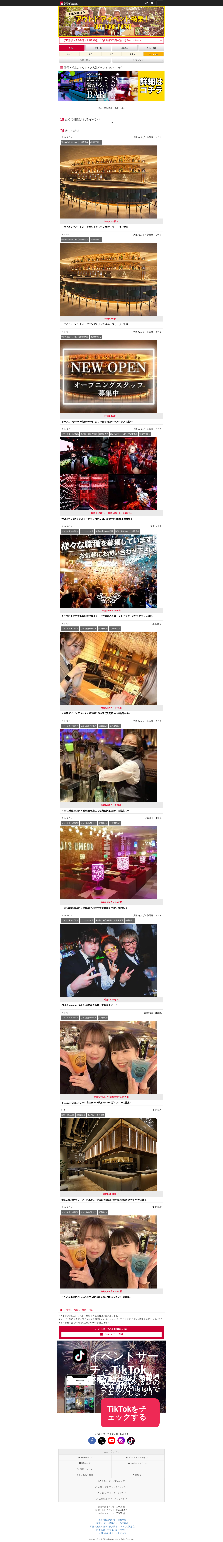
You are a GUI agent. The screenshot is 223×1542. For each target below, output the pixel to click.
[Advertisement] (111, 1423)
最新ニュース (86, 1469)
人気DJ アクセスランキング (113, 1493)
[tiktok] (146, 3)
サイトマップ (119, 1533)
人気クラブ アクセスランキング (113, 1487)
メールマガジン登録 (113, 1334)
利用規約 (100, 1530)
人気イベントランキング (113, 1481)
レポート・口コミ (139, 1463)
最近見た (139, 1475)
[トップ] (61, 1310)
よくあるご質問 (85, 1475)
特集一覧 (86, 1463)
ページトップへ (111, 1452)
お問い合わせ (104, 1533)
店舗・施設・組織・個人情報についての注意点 (112, 1526)
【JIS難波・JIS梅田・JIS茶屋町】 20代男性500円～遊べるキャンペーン (102, 40)
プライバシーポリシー (117, 1530)
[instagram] (121, 1441)
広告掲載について (106, 1520)
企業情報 (122, 1520)
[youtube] (111, 1441)
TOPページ (86, 1457)
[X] (102, 1441)
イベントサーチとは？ (139, 1457)
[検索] (152, 3)
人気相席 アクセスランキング (113, 1499)
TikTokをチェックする (127, 1412)
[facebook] (92, 1441)
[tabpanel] (111, 21)
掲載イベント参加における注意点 (112, 1523)
